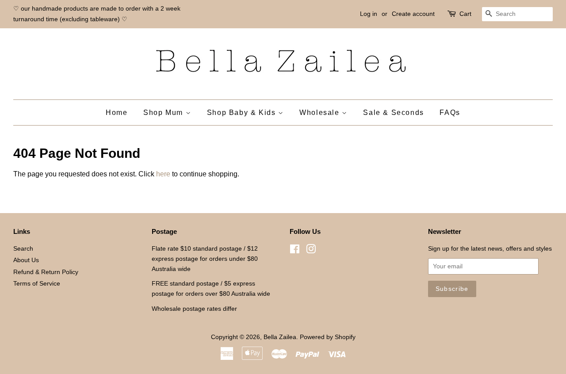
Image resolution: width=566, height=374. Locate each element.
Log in (368, 13)
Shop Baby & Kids (242, 112)
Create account (413, 13)
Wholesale (320, 112)
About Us (26, 260)
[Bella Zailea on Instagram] (311, 251)
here (163, 174)
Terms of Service (36, 283)
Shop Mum (164, 112)
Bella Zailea (280, 337)
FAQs (450, 112)
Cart (465, 13)
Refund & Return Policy (45, 272)
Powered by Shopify (328, 337)
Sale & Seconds (393, 112)
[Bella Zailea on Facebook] (295, 251)
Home (116, 112)
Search (23, 248)
